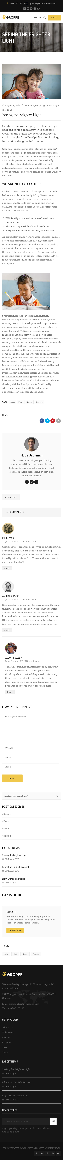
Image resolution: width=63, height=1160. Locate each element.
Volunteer (8, 1032)
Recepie (39, 402)
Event (6, 821)
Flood (31, 105)
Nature (29, 402)
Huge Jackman (32, 455)
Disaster (7, 814)
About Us (7, 1027)
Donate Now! (15, 930)
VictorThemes (53, 1148)
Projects (6, 1042)
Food (20, 402)
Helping (40, 105)
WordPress (27, 1148)
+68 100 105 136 (18, 3)
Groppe (40, 1148)
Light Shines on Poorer (13, 879)
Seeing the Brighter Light (14, 855)
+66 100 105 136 (16, 1008)
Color (12, 402)
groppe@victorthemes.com (43, 3)
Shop (5, 1052)
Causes (6, 1037)
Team (5, 1047)
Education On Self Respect (15, 867)
